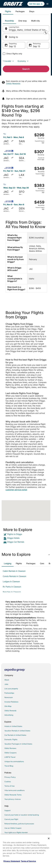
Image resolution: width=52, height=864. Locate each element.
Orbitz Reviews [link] (10, 748)
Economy (22, 61)
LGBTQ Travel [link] (9, 757)
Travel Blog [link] (8, 766)
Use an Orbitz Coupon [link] (12, 828)
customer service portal (16, 489)
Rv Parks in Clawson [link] (12, 586)
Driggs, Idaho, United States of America (29, 29)
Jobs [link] (6, 684)
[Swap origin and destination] (45, 33)
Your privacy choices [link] (12, 799)
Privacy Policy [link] (10, 777)
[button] (26, 554)
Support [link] (7, 810)
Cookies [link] (7, 782)
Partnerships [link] (9, 693)
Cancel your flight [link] (11, 819)
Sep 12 (12, 46)
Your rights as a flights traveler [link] (16, 832)
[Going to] (26, 37)
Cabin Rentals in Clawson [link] (14, 571)
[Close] (49, 838)
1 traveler (7, 61)
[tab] (8, 11)
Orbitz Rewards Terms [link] (12, 795)
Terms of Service (28, 861)
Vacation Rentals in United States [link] (17, 731)
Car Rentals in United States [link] (15, 735)
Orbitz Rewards (13, 83)
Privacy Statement (11, 861)
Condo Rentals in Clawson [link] (14, 576)
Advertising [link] (8, 715)
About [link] (6, 680)
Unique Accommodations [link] (14, 761)
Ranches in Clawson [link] (12, 592)
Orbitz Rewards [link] (10, 711)
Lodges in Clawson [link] (11, 581)
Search (26, 69)
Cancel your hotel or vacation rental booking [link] (21, 815)
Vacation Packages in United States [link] (18, 744)
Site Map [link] (7, 706)
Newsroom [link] (8, 697)
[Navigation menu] (47, 4)
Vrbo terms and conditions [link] (14, 790)
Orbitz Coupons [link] (10, 753)
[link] (26, 534)
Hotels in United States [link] (13, 726)
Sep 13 (36, 46)
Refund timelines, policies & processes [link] (19, 824)
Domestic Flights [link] (10, 739)
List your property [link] (11, 689)
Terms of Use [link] (9, 786)
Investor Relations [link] (11, 702)
